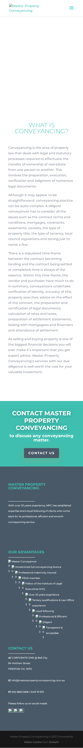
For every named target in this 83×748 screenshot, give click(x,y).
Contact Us (41, 453)
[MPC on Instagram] (21, 711)
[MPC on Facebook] (10, 711)
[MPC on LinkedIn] (16, 711)
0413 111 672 (37, 691)
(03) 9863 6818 (18, 691)
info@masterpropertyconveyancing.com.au (36, 680)
